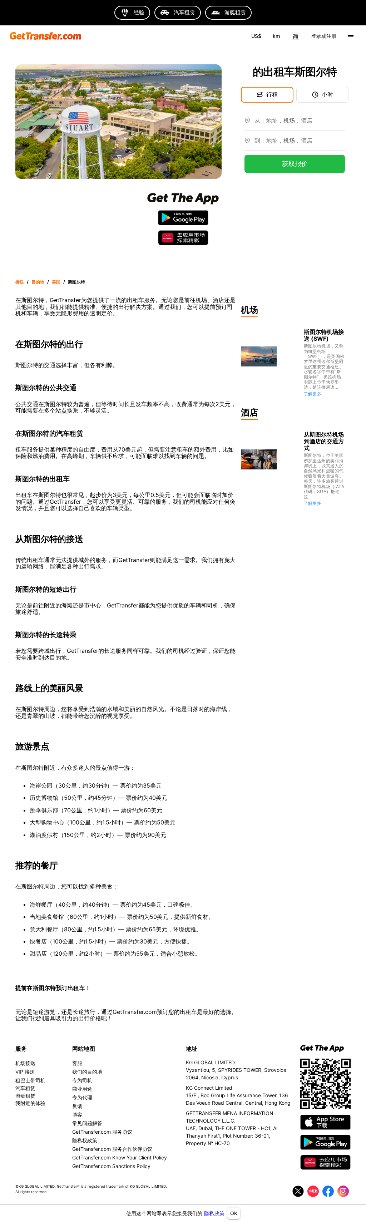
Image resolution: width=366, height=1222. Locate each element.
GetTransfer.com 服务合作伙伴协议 (112, 1149)
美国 (56, 282)
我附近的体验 (30, 1103)
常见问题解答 (87, 1123)
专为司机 (82, 1080)
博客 (77, 1115)
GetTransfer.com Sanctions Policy (111, 1166)
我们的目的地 (87, 1072)
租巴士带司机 (30, 1080)
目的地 (37, 282)
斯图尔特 (76, 282)
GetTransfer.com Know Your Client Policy (119, 1157)
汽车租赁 (25, 1088)
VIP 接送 (25, 1072)
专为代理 (82, 1097)
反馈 (77, 1106)
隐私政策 (214, 1213)
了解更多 (313, 393)
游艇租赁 (25, 1096)
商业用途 (82, 1089)
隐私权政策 (84, 1140)
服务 (21, 1048)
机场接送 (25, 1063)
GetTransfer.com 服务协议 (102, 1132)
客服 (77, 1063)
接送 (19, 282)
